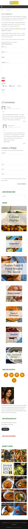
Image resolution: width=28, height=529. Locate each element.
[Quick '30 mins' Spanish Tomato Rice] (20, 482)
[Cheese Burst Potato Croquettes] (7, 509)
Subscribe (5, 429)
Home (3, 9)
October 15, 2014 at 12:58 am (12, 108)
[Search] (25, 196)
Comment (5, 62)
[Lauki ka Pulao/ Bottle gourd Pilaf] (20, 469)
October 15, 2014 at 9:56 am (14, 127)
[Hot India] (7, 469)
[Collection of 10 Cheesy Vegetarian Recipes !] (7, 455)
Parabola (14, 527)
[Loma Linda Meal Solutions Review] (20, 509)
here (10, 30)
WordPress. (19, 527)
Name (4, 46)
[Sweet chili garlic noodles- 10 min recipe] (7, 482)
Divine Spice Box (11, 125)
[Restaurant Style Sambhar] (7, 495)
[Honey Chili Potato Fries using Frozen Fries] (20, 455)
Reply (24, 121)
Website (3, 57)
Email (4, 52)
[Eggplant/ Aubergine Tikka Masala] (20, 495)
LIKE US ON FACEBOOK (8, 436)
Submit (3, 78)
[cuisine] (14, 218)
